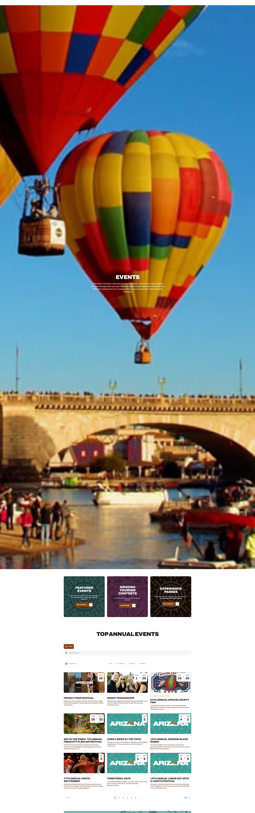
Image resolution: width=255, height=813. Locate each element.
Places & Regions (108, 3)
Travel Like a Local (146, 3)
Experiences (121, 3)
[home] (17, 3)
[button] (108, 3)
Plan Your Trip (133, 3)
